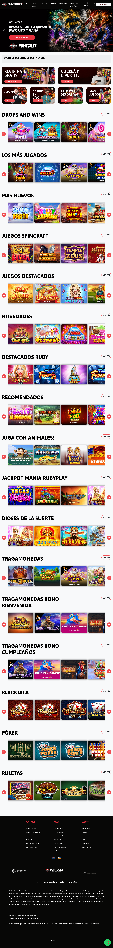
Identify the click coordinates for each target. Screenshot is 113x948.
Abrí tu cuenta (12, 81)
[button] (4, 30)
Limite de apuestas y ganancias (35, 836)
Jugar (20, 132)
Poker (83, 839)
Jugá (9, 100)
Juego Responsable (31, 847)
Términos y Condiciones (33, 832)
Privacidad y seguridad (32, 843)
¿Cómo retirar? (58, 836)
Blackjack (85, 836)
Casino (27, 3)
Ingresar (88, 6)
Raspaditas (85, 843)
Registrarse (103, 4)
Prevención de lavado (32, 851)
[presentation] (4, 134)
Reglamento (57, 839)
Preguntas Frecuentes (60, 847)
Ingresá (67, 81)
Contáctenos (57, 851)
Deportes (44, 3)
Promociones (62, 3)
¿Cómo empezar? (59, 828)
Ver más (106, 114)
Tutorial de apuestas (74, 4)
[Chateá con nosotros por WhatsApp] (107, 942)
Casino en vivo (35, 4)
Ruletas (84, 832)
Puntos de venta (58, 843)
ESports (53, 3)
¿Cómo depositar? (59, 832)
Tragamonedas (86, 828)
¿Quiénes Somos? (31, 828)
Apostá (66, 100)
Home (21, 3)
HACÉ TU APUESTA (23, 37)
